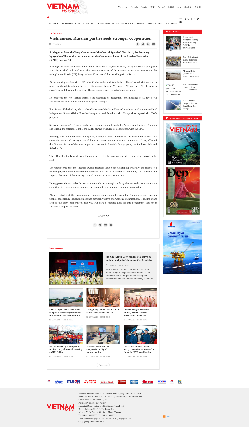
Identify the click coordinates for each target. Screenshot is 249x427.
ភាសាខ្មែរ (187, 7)
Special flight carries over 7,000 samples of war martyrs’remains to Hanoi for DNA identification (65, 312)
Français (134, 7)
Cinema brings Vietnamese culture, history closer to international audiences (136, 312)
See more (56, 248)
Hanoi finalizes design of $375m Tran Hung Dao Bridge (190, 104)
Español (144, 7)
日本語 (171, 7)
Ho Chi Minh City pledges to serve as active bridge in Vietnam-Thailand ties (129, 258)
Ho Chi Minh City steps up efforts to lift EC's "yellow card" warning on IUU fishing (65, 349)
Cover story (54, 24)
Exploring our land (105, 24)
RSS (169, 416)
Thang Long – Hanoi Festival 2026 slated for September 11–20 (103, 311)
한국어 (198, 7)
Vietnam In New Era (71, 24)
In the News (87, 24)
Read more (103, 365)
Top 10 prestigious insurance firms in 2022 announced (190, 87)
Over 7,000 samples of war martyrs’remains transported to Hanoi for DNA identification (139, 349)
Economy (141, 24)
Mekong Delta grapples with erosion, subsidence (191, 74)
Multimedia (171, 24)
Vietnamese (123, 7)
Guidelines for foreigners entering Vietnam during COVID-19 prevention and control (182, 44)
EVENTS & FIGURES (156, 24)
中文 (152, 7)
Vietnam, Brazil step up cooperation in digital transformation (98, 349)
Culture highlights (125, 24)
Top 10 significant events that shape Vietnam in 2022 (190, 60)
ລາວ (179, 7)
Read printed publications (184, 118)
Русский (161, 7)
